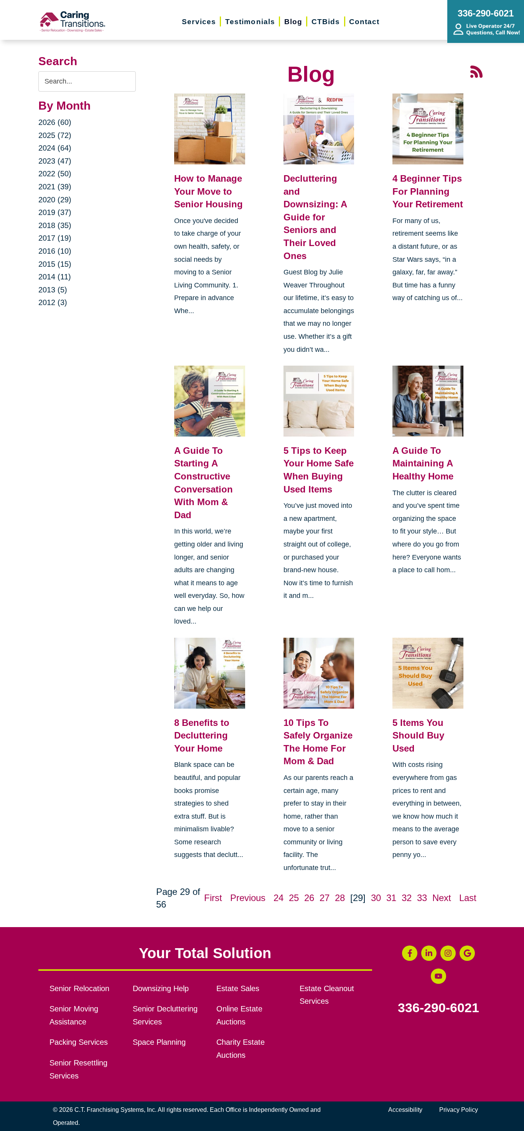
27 (325, 898)
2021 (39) (54, 186)
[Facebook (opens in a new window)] (409, 953)
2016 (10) (54, 251)
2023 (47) (54, 161)
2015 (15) (54, 264)
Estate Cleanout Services (327, 995)
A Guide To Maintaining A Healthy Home (422, 463)
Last (467, 898)
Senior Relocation (79, 988)
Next (441, 898)
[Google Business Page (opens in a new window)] (467, 953)
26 (309, 898)
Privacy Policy (458, 1109)
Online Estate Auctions (239, 1015)
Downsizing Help (161, 988)
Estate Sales (237, 988)
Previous (247, 898)
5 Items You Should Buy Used (418, 735)
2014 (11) (54, 276)
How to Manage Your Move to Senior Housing (208, 191)
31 (391, 898)
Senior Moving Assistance (73, 1015)
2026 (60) (54, 122)
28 (340, 898)
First (213, 898)
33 (422, 898)
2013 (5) (52, 290)
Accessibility (405, 1109)
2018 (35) (54, 225)
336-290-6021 (438, 1007)
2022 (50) (54, 173)
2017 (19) (54, 238)
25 (294, 898)
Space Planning (159, 1042)
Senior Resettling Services (78, 1069)
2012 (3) (52, 302)
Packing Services (78, 1042)
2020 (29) (54, 199)
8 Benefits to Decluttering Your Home (201, 735)
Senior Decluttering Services (165, 1015)
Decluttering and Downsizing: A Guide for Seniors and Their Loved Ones (315, 217)
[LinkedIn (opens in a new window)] (429, 953)
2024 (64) (54, 148)
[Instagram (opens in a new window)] (448, 953)
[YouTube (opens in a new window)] (438, 976)
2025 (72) (54, 135)
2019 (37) (54, 212)
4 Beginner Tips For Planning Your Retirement (427, 191)
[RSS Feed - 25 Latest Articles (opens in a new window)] (476, 71)
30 (376, 898)
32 (407, 898)
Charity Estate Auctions (240, 1048)
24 (278, 898)
